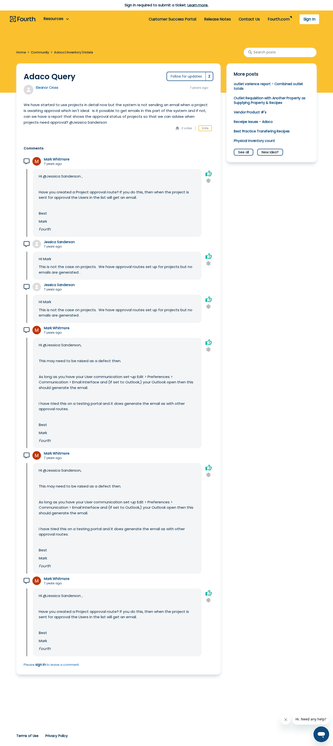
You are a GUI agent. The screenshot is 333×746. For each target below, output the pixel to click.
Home (21, 52)
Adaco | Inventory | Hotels (73, 52)
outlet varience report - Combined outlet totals (268, 86)
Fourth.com (278, 19)
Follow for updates (186, 76)
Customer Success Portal (172, 19)
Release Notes (217, 19)
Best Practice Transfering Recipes (262, 131)
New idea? (270, 152)
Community (40, 52)
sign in (40, 664)
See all (243, 152)
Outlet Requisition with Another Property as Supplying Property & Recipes (269, 100)
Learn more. (197, 5)
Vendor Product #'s (250, 112)
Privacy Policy (56, 735)
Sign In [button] (309, 19)
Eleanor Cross (47, 87)
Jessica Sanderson (59, 242)
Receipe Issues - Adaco (253, 121)
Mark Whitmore (56, 159)
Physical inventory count (254, 140)
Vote (205, 128)
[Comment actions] (208, 181)
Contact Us (249, 19)
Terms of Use (27, 735)
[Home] (23, 19)
